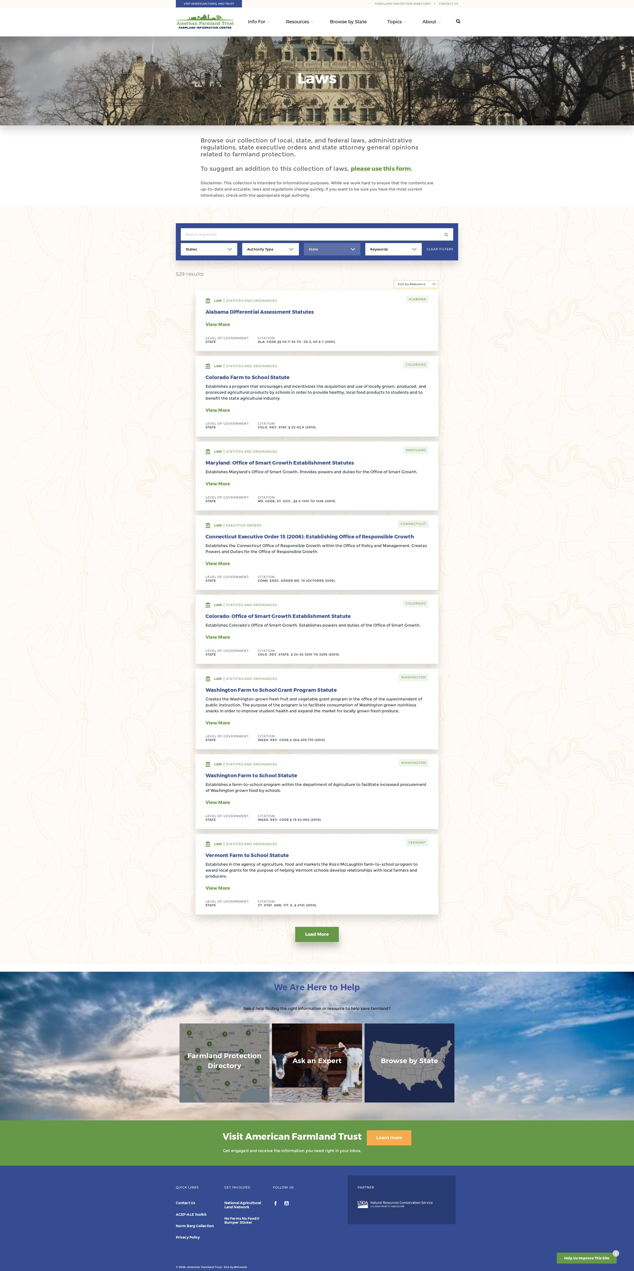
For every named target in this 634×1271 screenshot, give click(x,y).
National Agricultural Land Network (242, 1205)
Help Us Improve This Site (586, 1258)
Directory (225, 1098)
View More (218, 324)
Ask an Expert (317, 1093)
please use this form (381, 168)
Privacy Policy (188, 1237)
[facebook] (276, 1204)
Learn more (389, 1137)
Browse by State (348, 22)
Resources (297, 22)
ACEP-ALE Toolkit (191, 1214)
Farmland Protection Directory (403, 3)
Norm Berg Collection (195, 1226)
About (429, 22)
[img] (224, 1063)
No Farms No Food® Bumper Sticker (241, 1220)
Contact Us (448, 3)
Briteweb (240, 1267)
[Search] (454, 21)
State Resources (409, 1093)
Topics (394, 22)
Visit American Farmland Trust (209, 3)
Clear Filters (440, 249)
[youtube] (286, 1204)
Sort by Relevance (411, 284)
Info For (256, 22)
